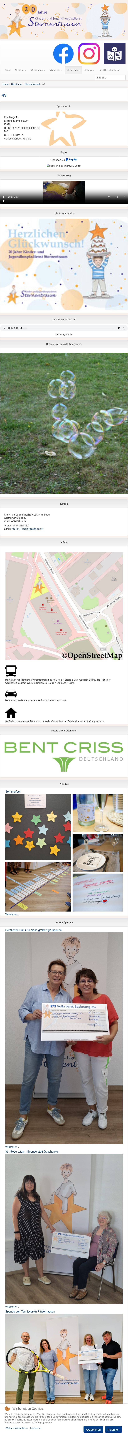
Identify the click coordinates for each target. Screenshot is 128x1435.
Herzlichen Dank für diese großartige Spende (33, 930)
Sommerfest (12, 791)
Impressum (35, 1428)
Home (5, 84)
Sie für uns (72, 69)
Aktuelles (20, 69)
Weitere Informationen (17, 1428)
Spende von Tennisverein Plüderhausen (30, 1311)
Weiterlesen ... (12, 914)
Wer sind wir (37, 69)
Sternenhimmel (32, 84)
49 (4, 95)
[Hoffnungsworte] (64, 424)
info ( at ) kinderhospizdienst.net (27, 528)
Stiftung (88, 69)
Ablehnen (113, 1429)
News (7, 69)
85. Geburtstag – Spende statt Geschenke (31, 1151)
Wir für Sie (55, 69)
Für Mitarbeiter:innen (109, 69)
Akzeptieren (93, 1429)
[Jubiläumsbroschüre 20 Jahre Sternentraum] (64, 265)
